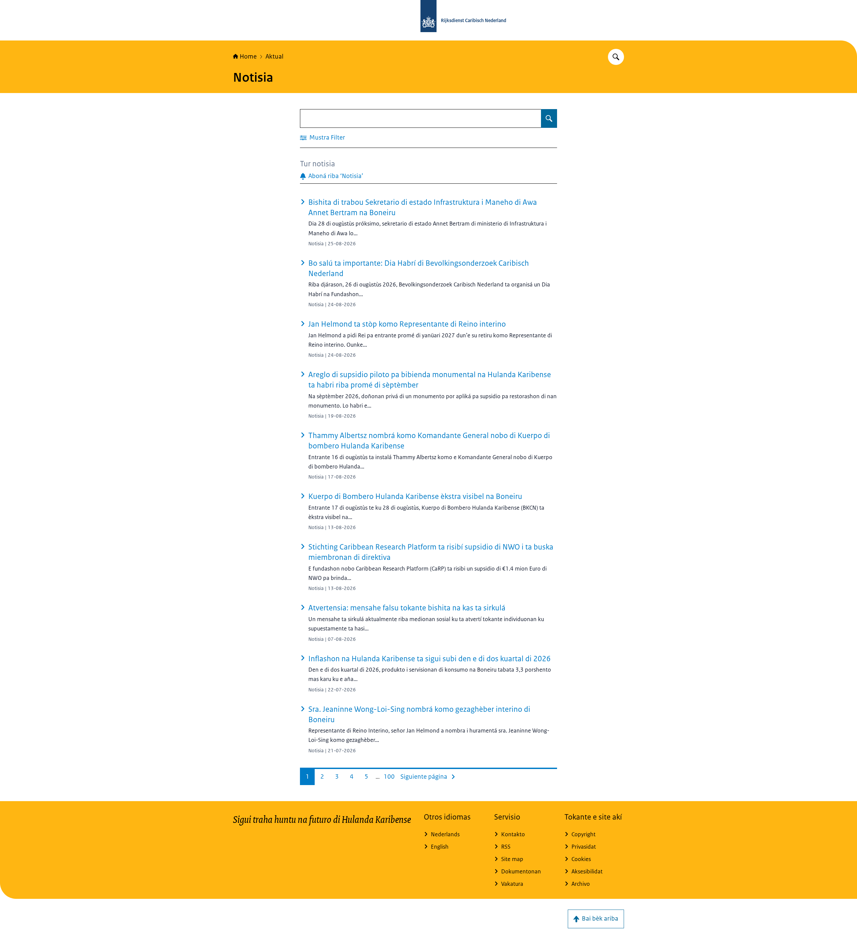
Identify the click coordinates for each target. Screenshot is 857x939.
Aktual (274, 57)
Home (248, 57)
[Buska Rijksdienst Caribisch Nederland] (616, 57)
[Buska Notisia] (549, 118)
